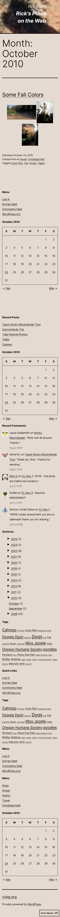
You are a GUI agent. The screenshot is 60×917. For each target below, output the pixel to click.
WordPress (34, 904)
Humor (6, 795)
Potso (15, 655)
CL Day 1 (44, 509)
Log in (6, 199)
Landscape (21, 644)
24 (6, 272)
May (51, 288)
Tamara (34, 659)
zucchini (28, 664)
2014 (14, 580)
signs (23, 659)
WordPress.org (11, 214)
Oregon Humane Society (22, 649)
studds (28, 659)
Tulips (5, 339)
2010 (14, 598)
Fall (26, 163)
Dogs (37, 636)
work (22, 663)
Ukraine (5, 664)
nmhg (49, 643)
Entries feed (9, 204)
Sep (8, 288)
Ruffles (6, 659)
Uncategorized (36, 159)
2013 (14, 586)
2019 (14, 568)
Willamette (13, 663)
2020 (14, 562)
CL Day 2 (27, 492)
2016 (14, 574)
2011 (13, 592)
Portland (7, 654)
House (23, 159)
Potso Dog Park (26, 654)
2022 (14, 550)
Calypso (7, 344)
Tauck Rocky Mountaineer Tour (21, 324)
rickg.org (37, 6)
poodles (50, 649)
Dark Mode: (47, 913)
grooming (5, 644)
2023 (14, 544)
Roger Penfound (42, 655)
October (14, 603)
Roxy (50, 655)
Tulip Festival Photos (15, 334)
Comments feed (12, 209)
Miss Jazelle (35, 643)
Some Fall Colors (23, 94)
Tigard (41, 163)
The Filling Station (45, 659)
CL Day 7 (27, 476)
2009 (14, 614)
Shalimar (16, 659)
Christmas (21, 631)
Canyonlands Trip (13, 329)
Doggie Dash (12, 637)
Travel (6, 800)
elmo (44, 638)
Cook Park (17, 163)
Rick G (13, 476)
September (15, 608)
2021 (14, 556)
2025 (14, 539)
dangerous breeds (44, 631)
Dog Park (27, 638)
